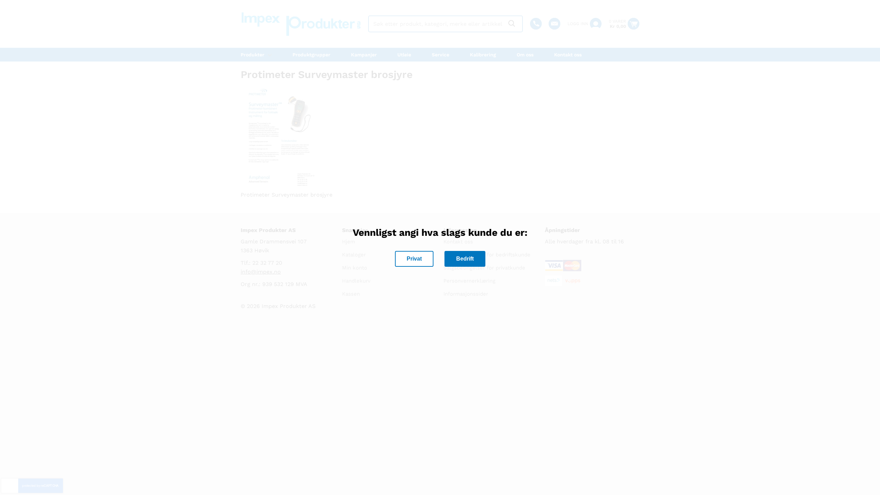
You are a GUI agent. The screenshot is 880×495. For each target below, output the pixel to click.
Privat (414, 259)
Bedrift (465, 259)
